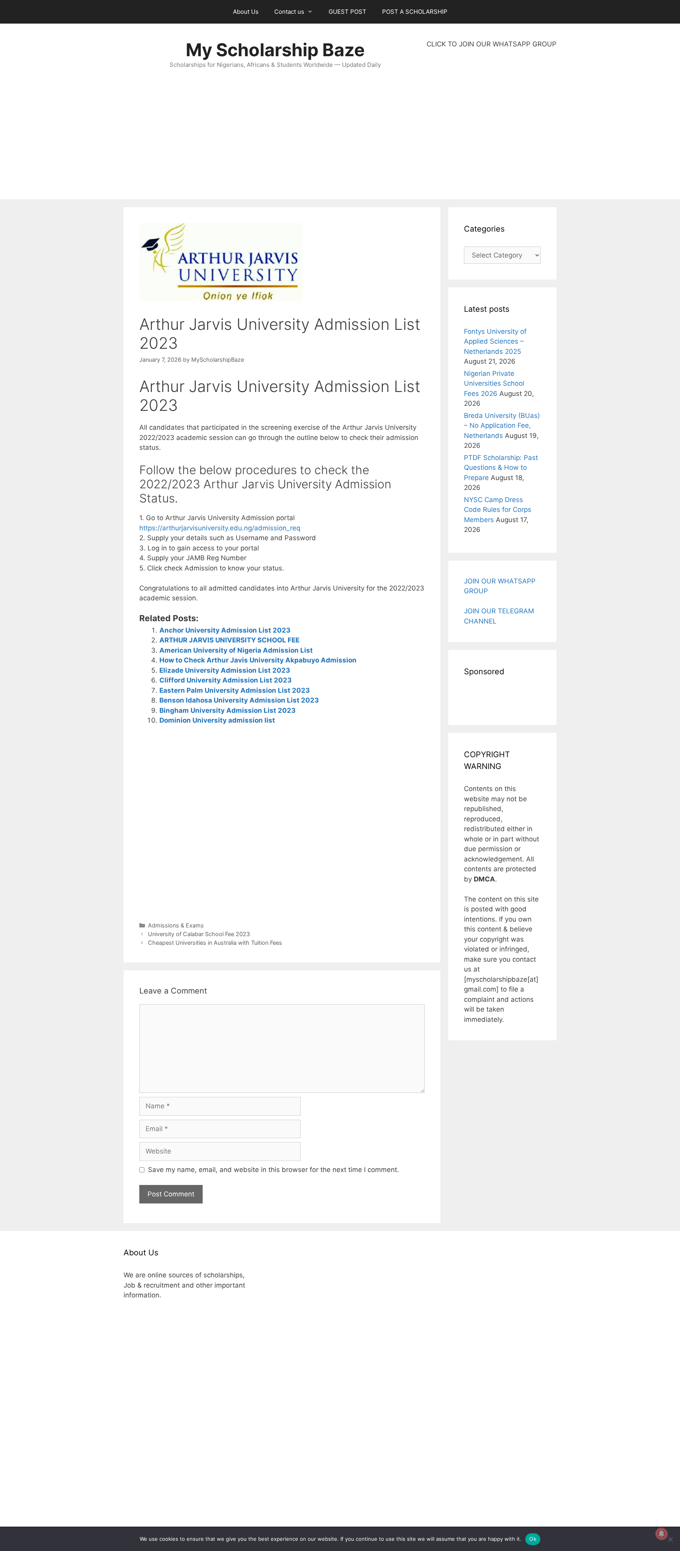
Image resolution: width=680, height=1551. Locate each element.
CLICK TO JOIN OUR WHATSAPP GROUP (491, 44)
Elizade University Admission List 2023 (224, 670)
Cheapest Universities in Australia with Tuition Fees (215, 942)
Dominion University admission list (217, 720)
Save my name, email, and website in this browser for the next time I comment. (273, 1170)
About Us (246, 11)
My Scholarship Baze (275, 50)
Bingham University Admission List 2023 (227, 710)
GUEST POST (347, 11)
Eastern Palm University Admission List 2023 (234, 690)
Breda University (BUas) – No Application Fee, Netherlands (502, 426)
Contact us (289, 11)
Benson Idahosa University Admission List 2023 (239, 700)
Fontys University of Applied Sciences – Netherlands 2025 (495, 341)
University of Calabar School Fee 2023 (199, 934)
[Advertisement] (491, 124)
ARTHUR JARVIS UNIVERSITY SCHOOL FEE (229, 640)
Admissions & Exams (176, 925)
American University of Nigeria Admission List (236, 650)
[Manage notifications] (661, 1533)
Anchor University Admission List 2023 (224, 630)
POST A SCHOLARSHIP (414, 11)
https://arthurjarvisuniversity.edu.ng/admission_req (219, 528)
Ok (532, 1539)
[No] (670, 1539)
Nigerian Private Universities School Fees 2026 (494, 383)
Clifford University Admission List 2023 (225, 680)
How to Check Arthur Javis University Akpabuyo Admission (258, 660)
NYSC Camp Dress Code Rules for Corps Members (497, 510)
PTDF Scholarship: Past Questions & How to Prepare (501, 468)
